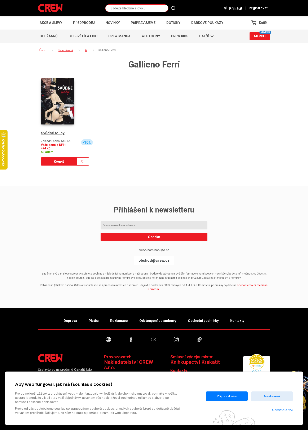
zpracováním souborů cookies (92, 409)
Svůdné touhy (53, 133)
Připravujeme (143, 23)
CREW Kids (179, 36)
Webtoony (150, 36)
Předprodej (84, 23)
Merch (262, 35)
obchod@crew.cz (154, 260)
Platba (94, 321)
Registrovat (258, 8)
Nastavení (272, 396)
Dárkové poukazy (207, 23)
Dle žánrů (49, 36)
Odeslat (154, 237)
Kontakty (237, 321)
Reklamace (119, 321)
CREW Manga (119, 36)
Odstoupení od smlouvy (157, 321)
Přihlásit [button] (235, 8)
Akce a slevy (51, 23)
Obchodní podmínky (203, 321)
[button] (205, 36)
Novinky (113, 23)
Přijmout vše (227, 396)
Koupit (59, 161)
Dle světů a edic (83, 36)
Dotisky (173, 23)
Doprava (70, 321)
